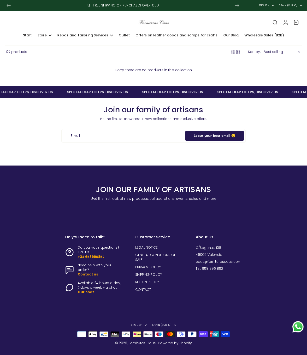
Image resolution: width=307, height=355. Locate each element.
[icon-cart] (296, 22)
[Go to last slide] (8, 5)
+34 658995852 (91, 256)
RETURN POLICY (147, 282)
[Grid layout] (238, 52)
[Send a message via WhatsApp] (298, 326)
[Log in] (285, 22)
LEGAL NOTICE (146, 247)
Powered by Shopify (175, 343)
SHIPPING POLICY (148, 274)
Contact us (88, 274)
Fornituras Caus (142, 343)
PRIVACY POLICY (148, 267)
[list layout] (233, 52)
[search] (275, 22)
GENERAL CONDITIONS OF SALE (155, 257)
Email (75, 135)
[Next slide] (237, 5)
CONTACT (143, 289)
